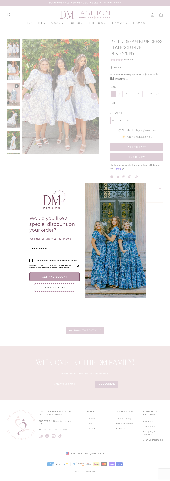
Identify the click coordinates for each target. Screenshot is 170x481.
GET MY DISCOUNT (54, 276)
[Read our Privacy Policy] (78, 266)
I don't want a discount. (54, 287)
